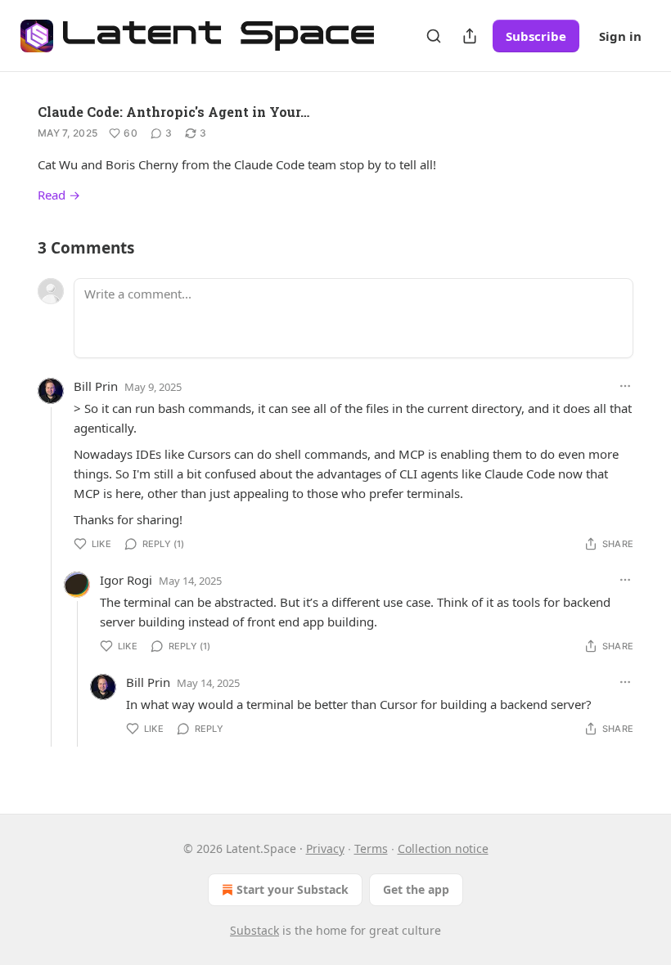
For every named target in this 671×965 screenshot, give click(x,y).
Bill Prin (96, 386)
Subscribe (536, 36)
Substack (254, 930)
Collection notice (443, 848)
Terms (371, 848)
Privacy (325, 848)
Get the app (416, 889)
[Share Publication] (469, 36)
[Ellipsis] (625, 386)
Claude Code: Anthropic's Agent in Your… (173, 111)
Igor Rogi (126, 580)
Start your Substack (292, 889)
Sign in (620, 36)
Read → (59, 194)
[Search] (433, 36)
